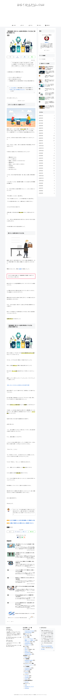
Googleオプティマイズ (29, 686)
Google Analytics (28, 632)
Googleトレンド (28, 644)
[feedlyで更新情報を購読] (22, 537)
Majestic (26, 651)
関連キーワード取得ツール (30, 640)
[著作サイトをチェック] (18, 537)
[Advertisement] (30, 16)
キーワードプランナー (29, 638)
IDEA (8, 527)
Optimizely (27, 688)
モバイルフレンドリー (29, 664)
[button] (54, 59)
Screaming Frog (28, 668)
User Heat (27, 675)
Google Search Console (29, 630)
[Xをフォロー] (20, 537)
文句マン (47, 42)
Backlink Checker (28, 654)
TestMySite (27, 661)
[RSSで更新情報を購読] (24, 537)
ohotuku (26, 672)
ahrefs (26, 649)
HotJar (26, 678)
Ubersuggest (27, 641)
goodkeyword (27, 643)
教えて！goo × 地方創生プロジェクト (17, 89)
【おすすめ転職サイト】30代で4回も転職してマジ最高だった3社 (22, 520)
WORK (12, 527)
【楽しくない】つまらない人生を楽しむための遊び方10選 (18, 385)
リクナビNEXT (13, 87)
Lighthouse (27, 669)
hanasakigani (27, 652)
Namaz (26, 657)
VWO (26, 685)
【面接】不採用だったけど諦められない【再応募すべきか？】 (22, 523)
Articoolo (27, 682)
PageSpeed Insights (29, 660)
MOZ (26, 647)
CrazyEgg (27, 677)
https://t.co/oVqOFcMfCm (46, 646)
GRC (26, 635)
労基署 (20, 268)
